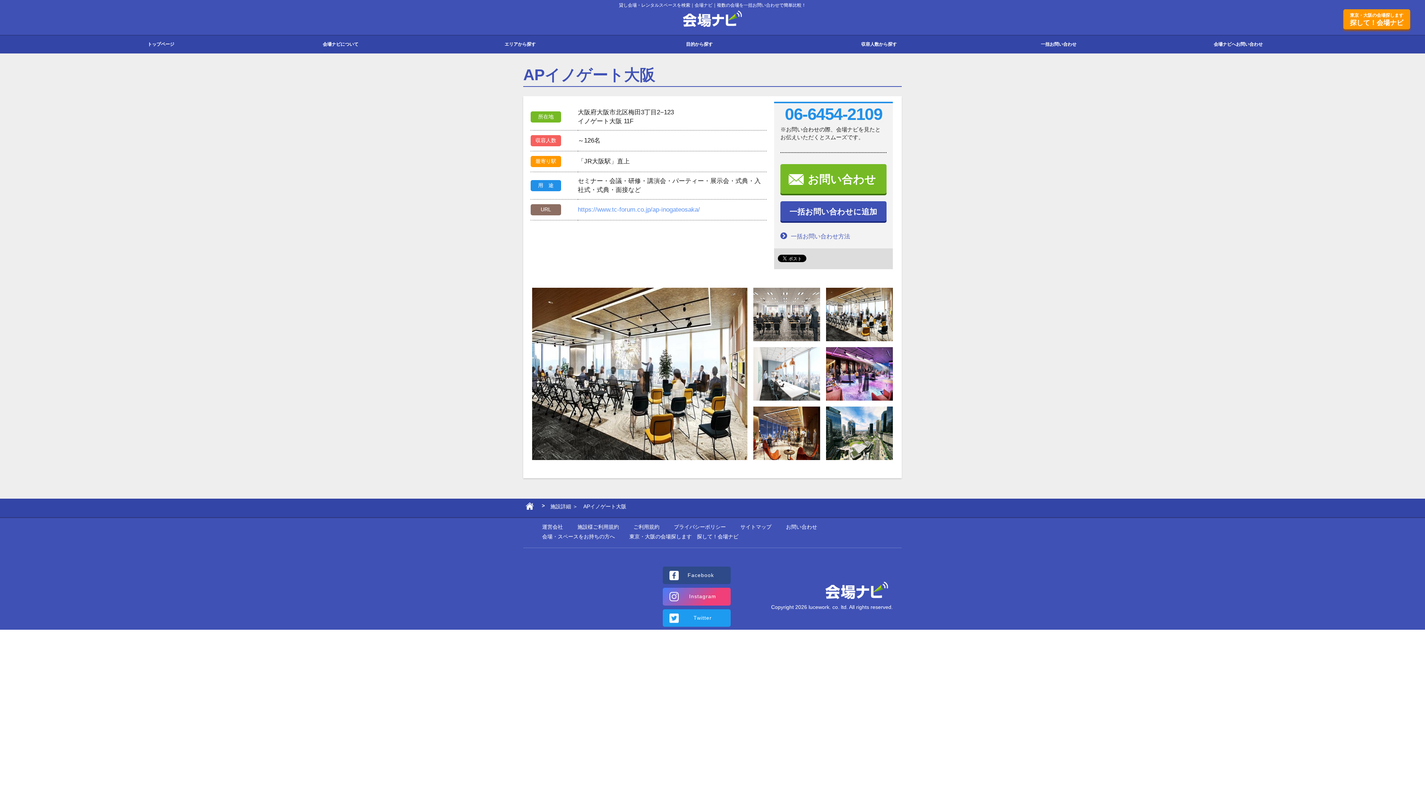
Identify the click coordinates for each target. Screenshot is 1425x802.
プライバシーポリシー (700, 527)
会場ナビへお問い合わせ (1238, 44)
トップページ (161, 44)
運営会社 (552, 527)
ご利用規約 (646, 527)
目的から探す (699, 44)
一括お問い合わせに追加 (833, 211)
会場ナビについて (340, 44)
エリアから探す (520, 44)
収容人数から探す (879, 44)
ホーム (529, 508)
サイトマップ (756, 527)
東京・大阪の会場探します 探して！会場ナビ (683, 536)
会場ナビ (712, 19)
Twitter (703, 618)
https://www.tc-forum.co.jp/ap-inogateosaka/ (639, 209)
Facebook (701, 575)
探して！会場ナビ (1376, 19)
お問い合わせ (842, 179)
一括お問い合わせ (1059, 44)
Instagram (702, 596)
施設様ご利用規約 (598, 527)
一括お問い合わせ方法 (820, 236)
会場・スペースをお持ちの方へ (578, 536)
